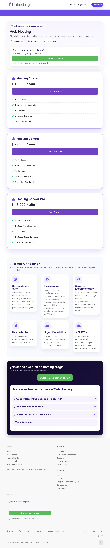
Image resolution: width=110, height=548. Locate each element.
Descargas (61, 458)
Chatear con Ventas (55, 58)
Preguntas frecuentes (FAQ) (68, 482)
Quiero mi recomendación (55, 377)
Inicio (59, 475)
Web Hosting (12, 455)
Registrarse (82, 4)
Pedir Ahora (54, 91)
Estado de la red (63, 464)
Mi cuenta (61, 488)
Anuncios (61, 478)
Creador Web (12, 461)
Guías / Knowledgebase (66, 455)
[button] (55, 399)
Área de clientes (63, 461)
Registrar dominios (14, 464)
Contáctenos (62, 485)
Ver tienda (11, 451)
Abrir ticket (61, 451)
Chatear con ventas (30, 513)
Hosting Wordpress (14, 458)
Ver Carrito (97, 4)
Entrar (72, 4)
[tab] (55, 399)
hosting (29, 469)
